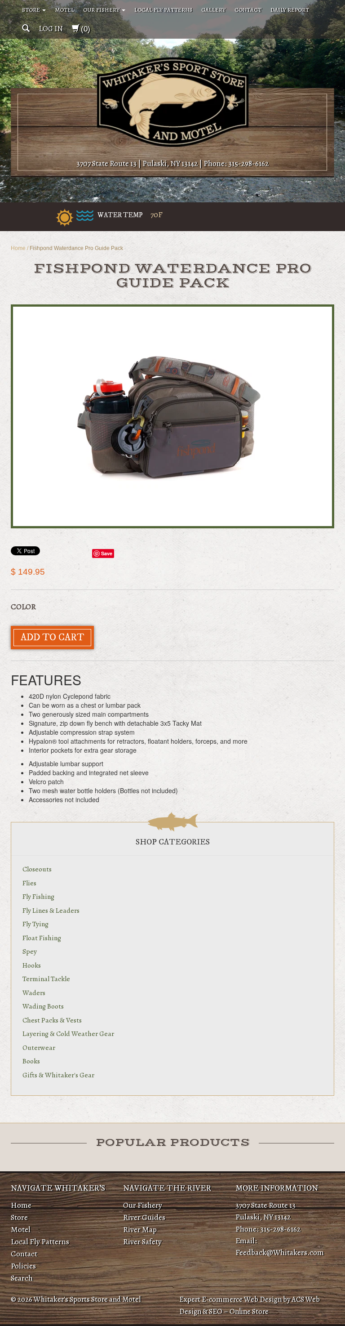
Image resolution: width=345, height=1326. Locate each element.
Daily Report (289, 9)
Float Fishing (41, 937)
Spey (29, 951)
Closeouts (37, 869)
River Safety (142, 1241)
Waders (33, 992)
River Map (140, 1229)
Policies (23, 1265)
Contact (247, 9)
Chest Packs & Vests (52, 1020)
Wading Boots (43, 1006)
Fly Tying (35, 924)
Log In (51, 28)
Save (106, 553)
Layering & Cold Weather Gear (68, 1033)
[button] (26, 28)
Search (22, 1277)
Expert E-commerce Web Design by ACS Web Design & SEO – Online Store (249, 1305)
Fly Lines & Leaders (51, 910)
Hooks (31, 965)
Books (31, 1061)
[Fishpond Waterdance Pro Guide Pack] (172, 416)
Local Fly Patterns (163, 9)
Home (18, 248)
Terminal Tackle (46, 978)
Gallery (213, 9)
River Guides (144, 1217)
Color (23, 606)
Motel (64, 9)
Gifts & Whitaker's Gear (58, 1075)
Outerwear (38, 1047)
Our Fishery (102, 9)
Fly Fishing (38, 896)
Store (31, 9)
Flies (29, 883)
